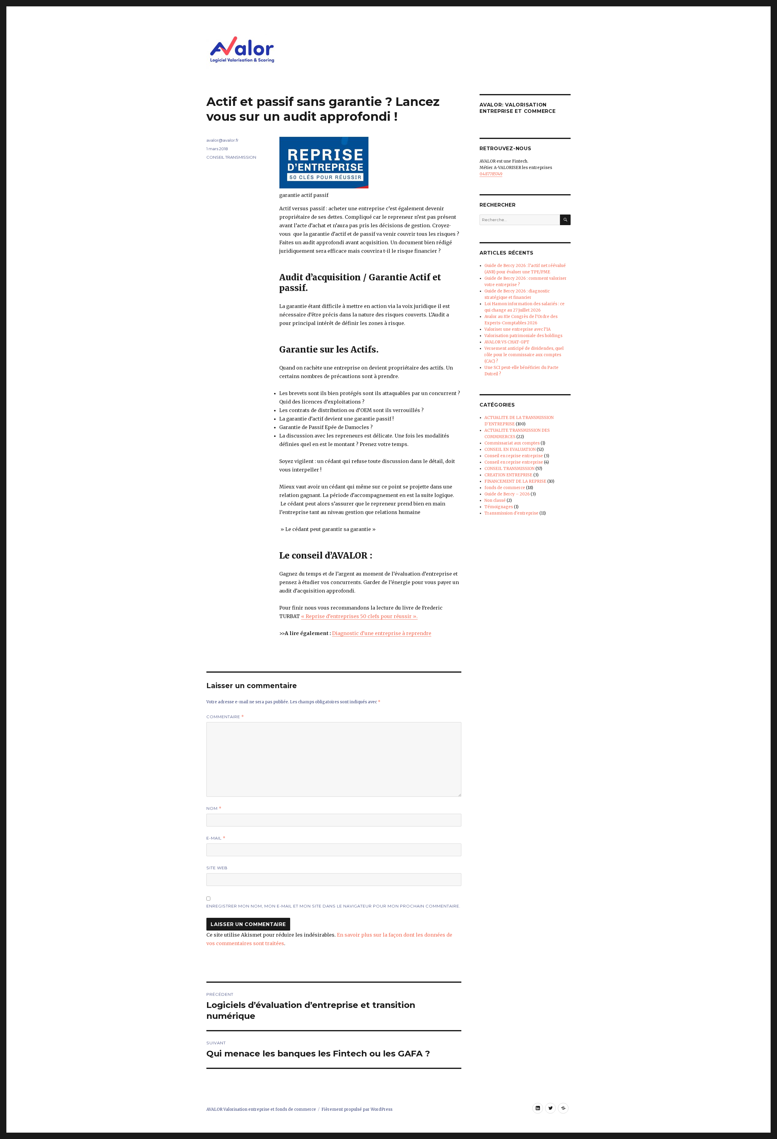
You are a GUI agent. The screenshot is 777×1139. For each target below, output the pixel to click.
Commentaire (225, 716)
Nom (214, 808)
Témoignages (498, 506)
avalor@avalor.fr (222, 140)
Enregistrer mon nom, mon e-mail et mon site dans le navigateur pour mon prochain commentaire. (333, 906)
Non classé (495, 500)
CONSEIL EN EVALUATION (510, 449)
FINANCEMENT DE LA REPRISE (515, 481)
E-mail (216, 838)
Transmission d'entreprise (511, 513)
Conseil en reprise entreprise (513, 455)
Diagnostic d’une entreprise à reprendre (381, 633)
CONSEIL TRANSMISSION (231, 157)
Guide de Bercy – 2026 (507, 494)
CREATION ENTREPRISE (508, 475)
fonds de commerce (504, 487)
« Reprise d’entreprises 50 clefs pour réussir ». (359, 616)
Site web (217, 867)
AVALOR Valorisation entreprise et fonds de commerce (261, 1109)
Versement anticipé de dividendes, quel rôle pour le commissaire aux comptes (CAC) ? (524, 355)
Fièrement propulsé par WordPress (356, 1109)
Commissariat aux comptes (512, 443)
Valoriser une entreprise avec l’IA (517, 329)
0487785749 (491, 174)
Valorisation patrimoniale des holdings (523, 335)
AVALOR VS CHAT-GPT (506, 342)
